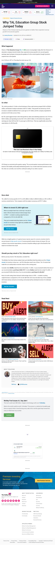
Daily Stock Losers (50, 14)
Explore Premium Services (16, 18)
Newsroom (24, 501)
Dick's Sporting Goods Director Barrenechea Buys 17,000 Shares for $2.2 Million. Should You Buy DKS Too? (14, 320)
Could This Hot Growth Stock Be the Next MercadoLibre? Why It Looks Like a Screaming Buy (40, 319)
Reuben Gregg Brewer (40, 337)
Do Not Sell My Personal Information (36, 542)
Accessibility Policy (32, 540)
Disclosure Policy (22, 540)
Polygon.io (17, 504)
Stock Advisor (39, 497)
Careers (23, 497)
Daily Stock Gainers (48, 13)
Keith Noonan (12, 337)
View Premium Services (43, 480)
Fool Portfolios (39, 503)
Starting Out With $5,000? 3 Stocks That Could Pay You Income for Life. (14, 361)
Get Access (15, 453)
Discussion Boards (37, 515)
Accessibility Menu (27, 0)
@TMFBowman (23, 384)
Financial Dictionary (37, 519)
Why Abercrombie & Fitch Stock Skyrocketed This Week (14, 340)
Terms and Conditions (21, 542)
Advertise (24, 505)
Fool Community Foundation (28, 532)
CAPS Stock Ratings (37, 513)
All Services (38, 495)
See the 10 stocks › (9, 286)
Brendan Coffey (12, 316)
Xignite (12, 504)
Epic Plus (38, 501)
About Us (24, 495)
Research (24, 499)
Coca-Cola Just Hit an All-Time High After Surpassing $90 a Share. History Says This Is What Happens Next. (40, 341)
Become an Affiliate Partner (28, 534)
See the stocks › (10, 228)
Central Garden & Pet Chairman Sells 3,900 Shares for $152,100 (40, 361)
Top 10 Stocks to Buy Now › (42, 6)
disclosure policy (11, 393)
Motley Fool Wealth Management (29, 528)
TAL (21, 50)
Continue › (9, 415)
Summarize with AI (29, 39)
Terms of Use (6, 540)
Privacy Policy (14, 540)
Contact (23, 503)
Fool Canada (24, 515)
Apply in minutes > (27, 156)
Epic (37, 499)
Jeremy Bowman (8, 35)
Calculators (35, 517)
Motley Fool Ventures (26, 530)
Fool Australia (25, 513)
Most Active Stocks (48, 10)
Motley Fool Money (40, 507)
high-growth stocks (16, 241)
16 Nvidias (42, 403)
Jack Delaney (38, 359)
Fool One (38, 505)
